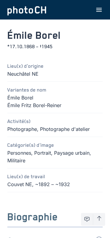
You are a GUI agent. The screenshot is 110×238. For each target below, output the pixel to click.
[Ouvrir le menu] (99, 9)
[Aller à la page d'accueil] (26, 10)
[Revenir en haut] (99, 219)
